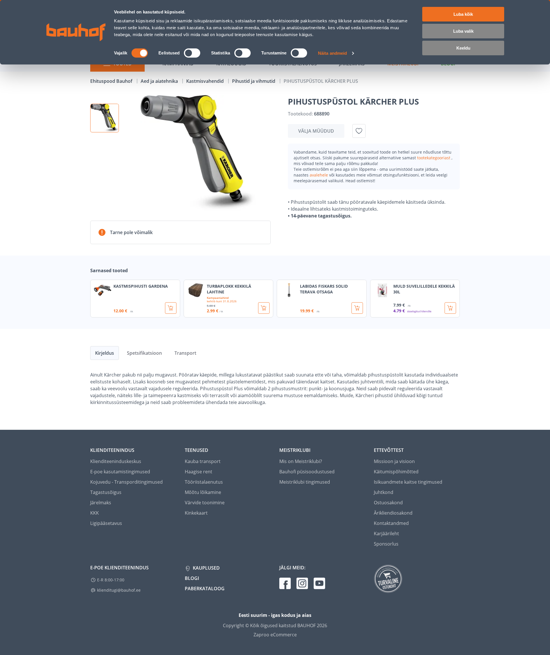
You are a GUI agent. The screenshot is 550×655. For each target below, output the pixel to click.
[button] (104, 118)
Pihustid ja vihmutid (254, 81)
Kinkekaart (196, 513)
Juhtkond (383, 492)
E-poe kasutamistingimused (120, 471)
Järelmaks (100, 502)
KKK (94, 513)
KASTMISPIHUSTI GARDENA (140, 286)
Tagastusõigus (105, 492)
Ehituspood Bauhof (111, 81)
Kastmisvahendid (205, 81)
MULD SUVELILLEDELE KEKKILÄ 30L (424, 289)
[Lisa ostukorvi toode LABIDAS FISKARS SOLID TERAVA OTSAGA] (357, 308)
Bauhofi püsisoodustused (307, 471)
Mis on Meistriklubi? (300, 461)
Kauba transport (203, 461)
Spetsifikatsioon (144, 353)
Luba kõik (463, 14)
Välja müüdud (316, 131)
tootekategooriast (434, 157)
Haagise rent (198, 471)
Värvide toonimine (205, 502)
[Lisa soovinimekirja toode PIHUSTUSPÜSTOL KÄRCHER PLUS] (359, 131)
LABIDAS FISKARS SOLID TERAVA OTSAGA (324, 289)
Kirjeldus (104, 353)
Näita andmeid (332, 53)
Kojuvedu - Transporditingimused (126, 482)
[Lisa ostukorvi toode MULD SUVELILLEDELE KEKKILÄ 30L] (450, 308)
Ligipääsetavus (106, 523)
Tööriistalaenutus (204, 482)
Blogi (192, 578)
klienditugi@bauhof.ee (119, 590)
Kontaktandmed (391, 523)
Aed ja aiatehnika (160, 81)
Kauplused (206, 568)
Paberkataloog (205, 588)
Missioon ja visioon (394, 461)
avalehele (319, 175)
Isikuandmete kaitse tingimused (408, 482)
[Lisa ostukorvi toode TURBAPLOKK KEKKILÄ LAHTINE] (264, 308)
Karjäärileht (386, 533)
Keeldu (463, 48)
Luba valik (463, 31)
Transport (185, 353)
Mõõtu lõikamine (203, 492)
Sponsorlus (386, 544)
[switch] (192, 53)
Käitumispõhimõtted (396, 471)
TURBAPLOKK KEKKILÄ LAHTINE (229, 289)
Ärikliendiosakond (393, 513)
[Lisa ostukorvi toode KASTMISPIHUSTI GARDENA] (170, 308)
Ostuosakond (388, 502)
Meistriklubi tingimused (304, 482)
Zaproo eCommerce (275, 635)
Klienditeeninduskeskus (115, 461)
